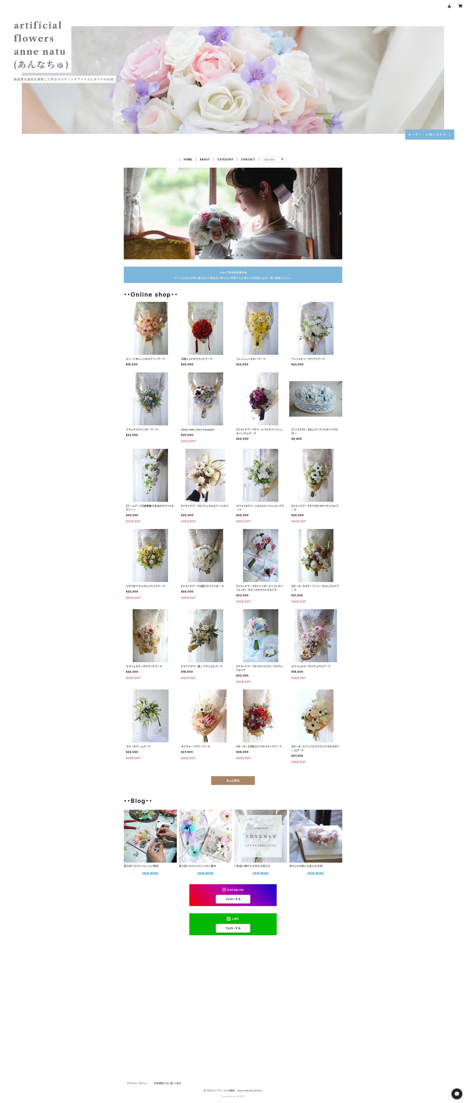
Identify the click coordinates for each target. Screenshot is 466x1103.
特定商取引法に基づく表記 (167, 1083)
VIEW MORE (150, 873)
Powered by (229, 1096)
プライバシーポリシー (137, 1083)
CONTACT (248, 159)
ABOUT (205, 159)
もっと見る (233, 780)
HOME (188, 159)
